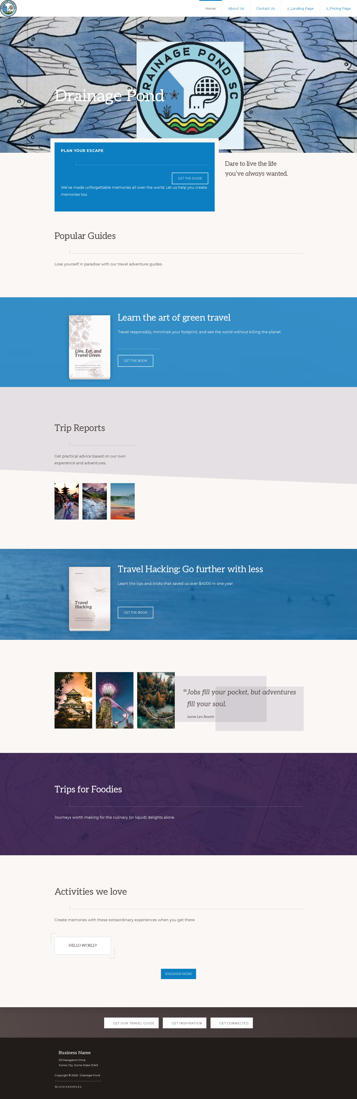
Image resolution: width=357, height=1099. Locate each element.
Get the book (135, 361)
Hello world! (83, 945)
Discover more (178, 974)
